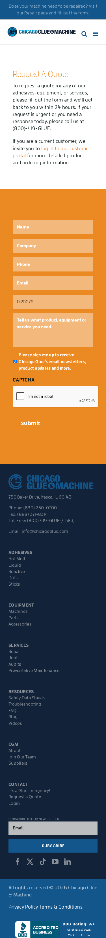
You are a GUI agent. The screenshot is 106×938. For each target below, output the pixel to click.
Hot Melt (16, 559)
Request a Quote (24, 797)
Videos (15, 723)
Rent (13, 657)
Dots (13, 577)
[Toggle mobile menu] (96, 34)
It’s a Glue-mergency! (29, 790)
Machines (17, 611)
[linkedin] (67, 861)
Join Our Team (22, 757)
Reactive (16, 571)
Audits (14, 664)
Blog (13, 717)
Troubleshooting (24, 704)
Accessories (19, 624)
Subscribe (53, 846)
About (14, 750)
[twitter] (30, 861)
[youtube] (55, 861)
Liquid (14, 565)
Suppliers (17, 763)
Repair (14, 651)
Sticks (14, 584)
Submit (30, 423)
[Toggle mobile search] (84, 34)
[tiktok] (42, 861)
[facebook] (17, 861)
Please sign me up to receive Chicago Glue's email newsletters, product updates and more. (52, 361)
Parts (13, 618)
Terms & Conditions (61, 906)
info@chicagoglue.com (45, 531)
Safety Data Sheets (26, 698)
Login (14, 803)
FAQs (13, 710)
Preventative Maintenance (33, 670)
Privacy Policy (23, 906)
